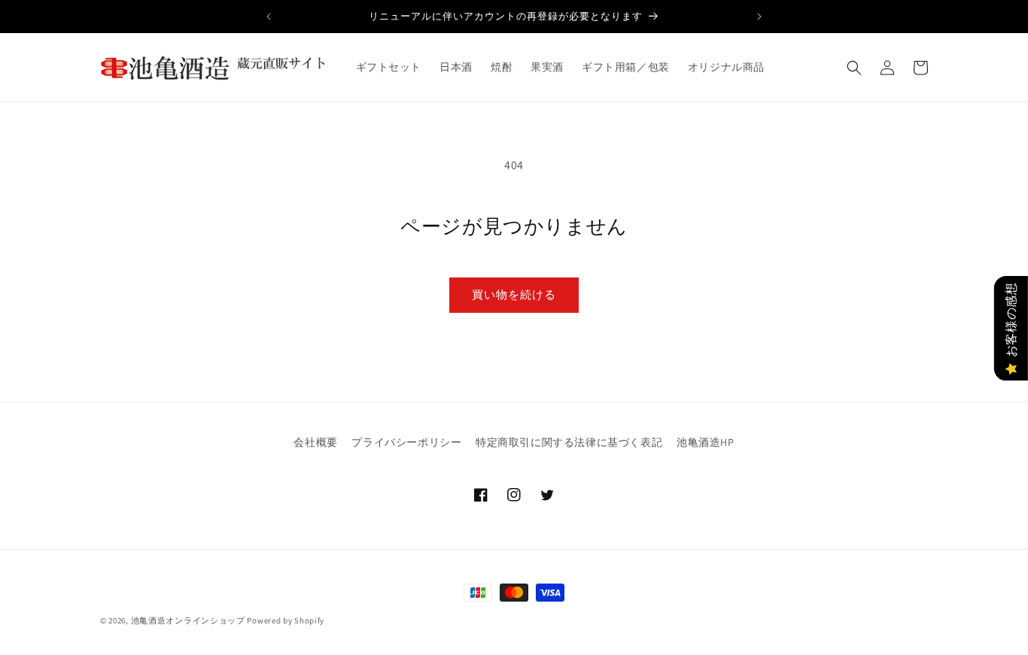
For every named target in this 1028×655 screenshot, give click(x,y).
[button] (854, 67)
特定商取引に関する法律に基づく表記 (569, 442)
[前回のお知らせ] (268, 16)
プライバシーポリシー (406, 442)
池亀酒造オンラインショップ (188, 620)
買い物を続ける (514, 294)
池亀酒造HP (706, 442)
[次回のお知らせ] (759, 16)
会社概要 (315, 442)
